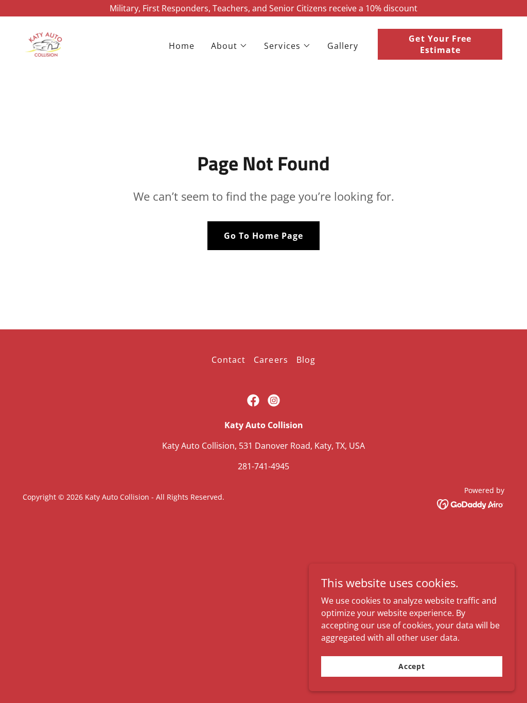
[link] (44, 43)
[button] (229, 46)
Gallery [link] (342, 45)
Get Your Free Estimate (440, 44)
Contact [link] (228, 359)
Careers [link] (271, 359)
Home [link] (182, 45)
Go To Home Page (263, 235)
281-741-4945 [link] (263, 466)
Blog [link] (305, 359)
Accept (411, 666)
